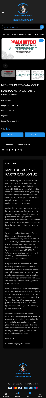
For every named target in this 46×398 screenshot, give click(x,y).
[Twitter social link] (12, 149)
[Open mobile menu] (3, 11)
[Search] (42, 27)
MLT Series (12, 34)
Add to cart (12, 135)
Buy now (34, 135)
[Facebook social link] (9, 149)
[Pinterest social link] (15, 149)
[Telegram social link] (21, 149)
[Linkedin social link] (18, 149)
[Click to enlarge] (5, 65)
